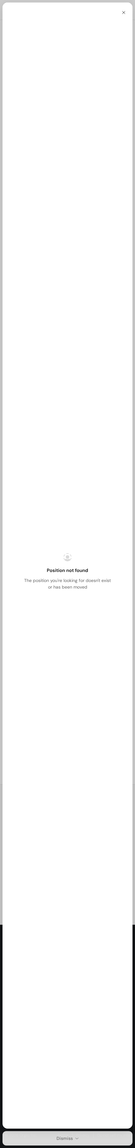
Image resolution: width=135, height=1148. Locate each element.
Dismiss (65, 1138)
